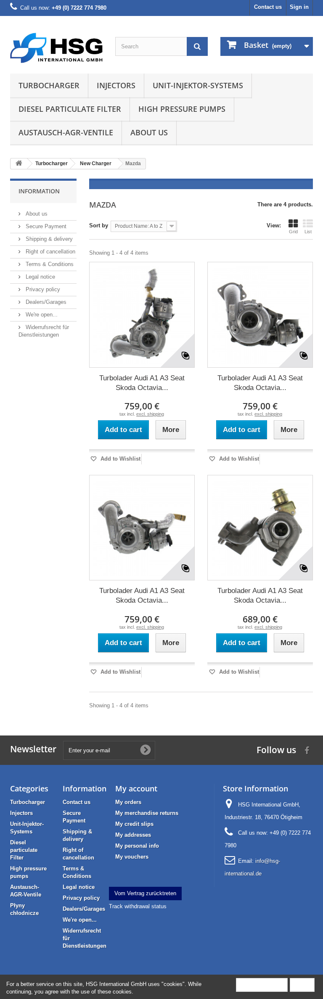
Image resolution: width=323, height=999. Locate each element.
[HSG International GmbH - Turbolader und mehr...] (56, 48)
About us (149, 132)
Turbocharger (49, 85)
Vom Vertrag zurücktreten (145, 893)
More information (261, 984)
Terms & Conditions (49, 264)
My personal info (137, 846)
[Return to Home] (19, 163)
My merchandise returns (146, 813)
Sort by (98, 225)
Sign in (299, 7)
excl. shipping (150, 413)
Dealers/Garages (45, 302)
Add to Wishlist (119, 459)
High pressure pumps (181, 109)
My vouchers (131, 857)
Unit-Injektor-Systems (198, 85)
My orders (128, 802)
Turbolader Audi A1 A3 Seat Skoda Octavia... (142, 383)
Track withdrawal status (138, 906)
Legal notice (39, 277)
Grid (293, 231)
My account (136, 788)
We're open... (41, 314)
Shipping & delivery (48, 239)
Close (302, 984)
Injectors (116, 85)
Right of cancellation (49, 251)
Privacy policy (42, 289)
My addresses (133, 835)
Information (39, 191)
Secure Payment (45, 226)
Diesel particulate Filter (70, 109)
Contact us (268, 7)
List (308, 231)
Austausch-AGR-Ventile (66, 132)
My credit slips (134, 824)
